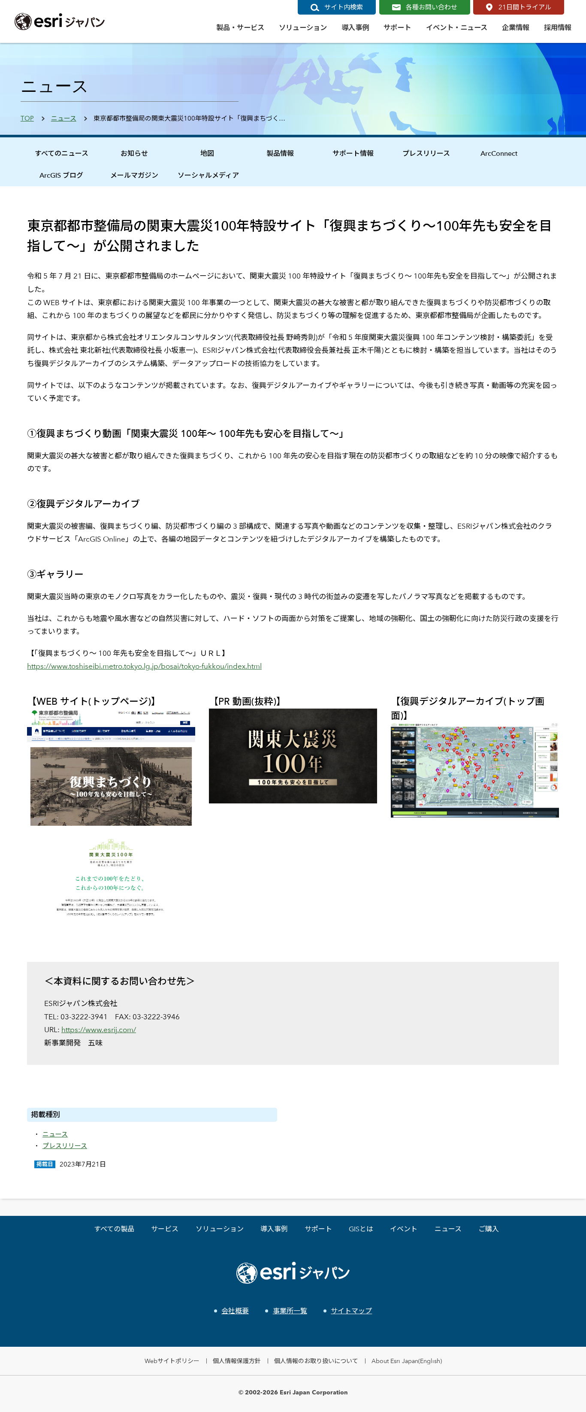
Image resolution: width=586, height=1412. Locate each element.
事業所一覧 (290, 1311)
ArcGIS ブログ (61, 175)
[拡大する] (184, 719)
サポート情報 (353, 153)
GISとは (361, 1229)
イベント (403, 1229)
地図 (207, 153)
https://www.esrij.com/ (98, 1029)
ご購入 (488, 1229)
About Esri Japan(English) (407, 1360)
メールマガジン (134, 175)
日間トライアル (524, 7)
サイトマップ (351, 1311)
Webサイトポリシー (172, 1360)
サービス (164, 1229)
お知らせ (134, 153)
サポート (318, 1229)
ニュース (63, 118)
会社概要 (235, 1311)
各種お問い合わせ (431, 7)
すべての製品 (114, 1229)
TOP (27, 118)
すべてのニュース (61, 153)
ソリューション (220, 1229)
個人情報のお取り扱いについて (316, 1360)
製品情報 (280, 153)
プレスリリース (426, 153)
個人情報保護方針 (237, 1360)
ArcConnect (498, 153)
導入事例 (274, 1229)
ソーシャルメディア (208, 175)
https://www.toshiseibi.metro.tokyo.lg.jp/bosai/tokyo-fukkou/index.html (144, 666)
